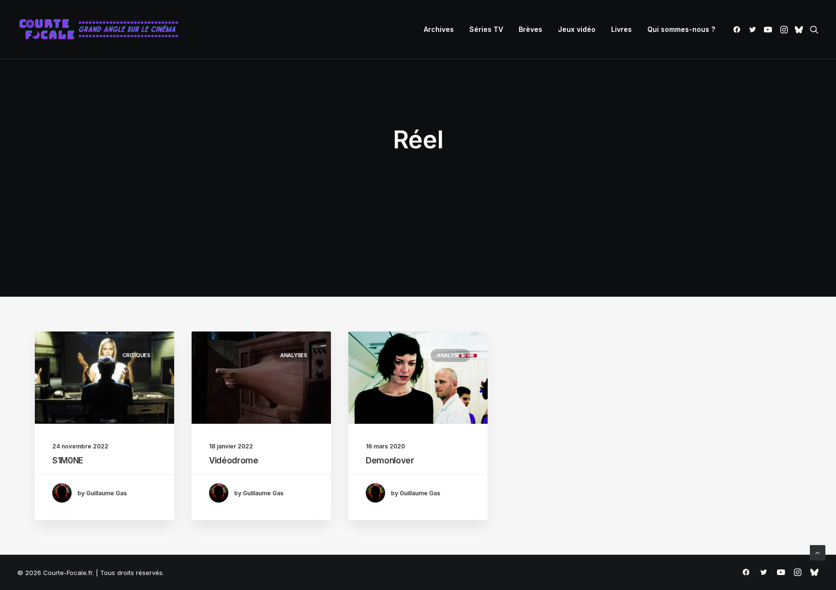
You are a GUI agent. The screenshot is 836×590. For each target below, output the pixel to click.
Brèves (530, 29)
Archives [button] (439, 29)
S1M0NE (67, 460)
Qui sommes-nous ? (681, 29)
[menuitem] (439, 29)
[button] (738, 29)
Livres (621, 29)
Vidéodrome (233, 460)
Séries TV (486, 29)
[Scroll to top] (817, 552)
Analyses (293, 355)
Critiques (136, 355)
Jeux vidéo (577, 29)
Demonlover (390, 460)
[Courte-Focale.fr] (102, 29)
